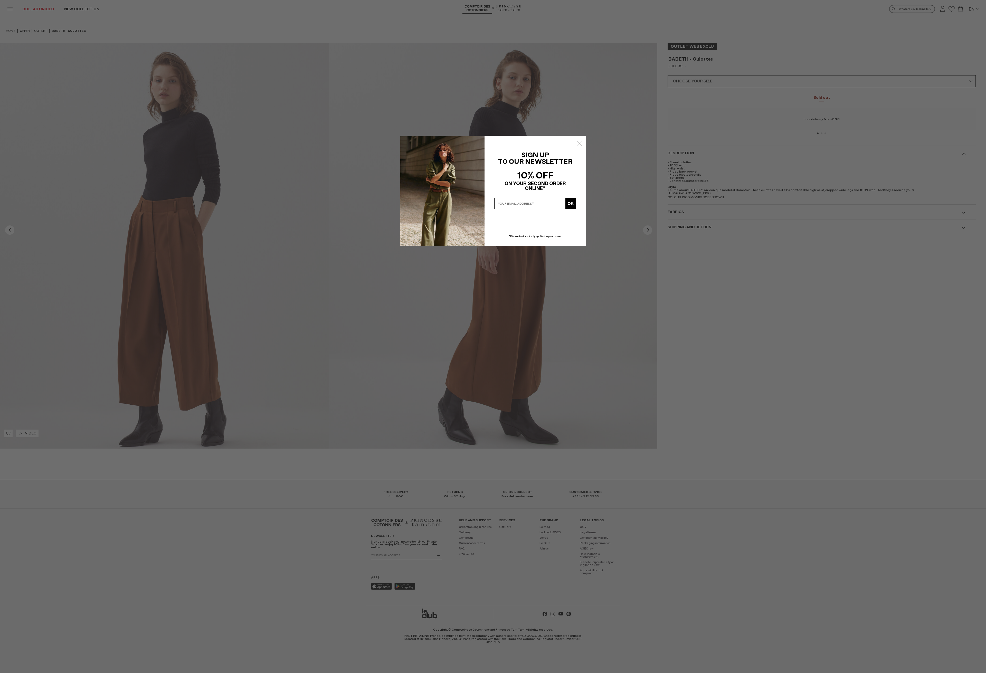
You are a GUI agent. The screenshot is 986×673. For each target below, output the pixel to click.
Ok (570, 204)
